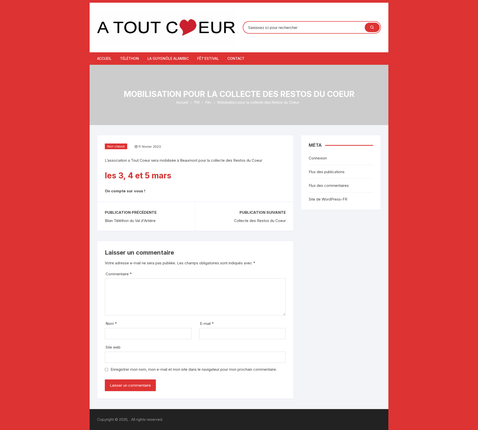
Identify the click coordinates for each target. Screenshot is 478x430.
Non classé (116, 146)
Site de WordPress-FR (328, 199)
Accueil (104, 58)
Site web (113, 347)
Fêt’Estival (208, 58)
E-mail (207, 323)
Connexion (318, 158)
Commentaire (119, 274)
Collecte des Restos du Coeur (260, 220)
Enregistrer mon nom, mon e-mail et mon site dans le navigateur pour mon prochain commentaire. (194, 369)
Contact (235, 58)
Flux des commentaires (329, 185)
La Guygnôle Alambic (168, 58)
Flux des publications (327, 171)
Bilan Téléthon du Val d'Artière (130, 220)
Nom (111, 323)
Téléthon (129, 58)
